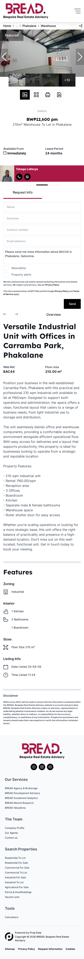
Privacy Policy (52, 285)
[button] (4, 57)
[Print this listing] (48, 95)
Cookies (70, 948)
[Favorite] (72, 26)
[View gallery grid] (36, 95)
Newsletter (18, 268)
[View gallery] (25, 95)
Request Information (50, 948)
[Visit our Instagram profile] (42, 767)
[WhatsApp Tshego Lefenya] (27, 177)
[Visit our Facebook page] (34, 767)
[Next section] (16, 314)
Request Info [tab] (23, 192)
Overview (53, 314)
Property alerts (21, 274)
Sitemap (10, 948)
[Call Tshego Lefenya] (19, 177)
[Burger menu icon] (77, 11)
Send (72, 304)
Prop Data (35, 932)
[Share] (80, 26)
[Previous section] (5, 314)
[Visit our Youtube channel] (50, 767)
